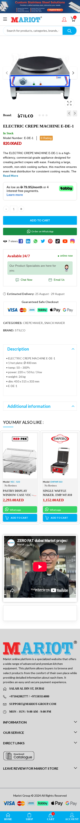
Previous (6, 73)
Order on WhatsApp (42, 231)
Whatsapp (15, 509)
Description (18, 348)
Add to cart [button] (19, 517)
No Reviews (11, 485)
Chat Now (26, 279)
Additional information (28, 406)
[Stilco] (25, 115)
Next (73, 73)
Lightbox (69, 103)
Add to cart (40, 220)
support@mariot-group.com (32, 704)
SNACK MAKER (54, 323)
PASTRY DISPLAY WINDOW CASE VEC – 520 (18, 494)
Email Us (59, 279)
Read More (10, 175)
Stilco (20, 330)
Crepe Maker (33, 323)
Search (70, 31)
